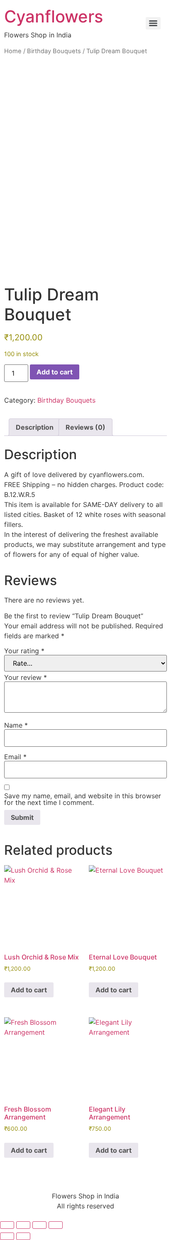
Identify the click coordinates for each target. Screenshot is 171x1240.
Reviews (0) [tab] (85, 427)
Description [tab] (35, 427)
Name (16, 725)
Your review (25, 677)
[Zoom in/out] (7, 1225)
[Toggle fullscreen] (23, 1225)
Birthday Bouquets (54, 51)
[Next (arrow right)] (23, 1236)
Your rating (24, 650)
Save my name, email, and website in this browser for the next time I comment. (82, 799)
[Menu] (153, 23)
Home (13, 51)
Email (15, 756)
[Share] (39, 1225)
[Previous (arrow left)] (7, 1236)
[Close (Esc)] (56, 1225)
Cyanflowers (53, 16)
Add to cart (55, 372)
